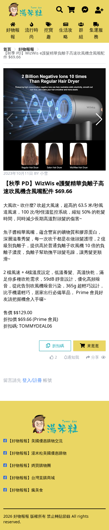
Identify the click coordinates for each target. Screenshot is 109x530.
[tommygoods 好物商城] (72, 10)
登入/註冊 (32, 380)
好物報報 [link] (26, 49)
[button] (99, 119)
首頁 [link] (7, 49)
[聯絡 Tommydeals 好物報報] (86, 10)
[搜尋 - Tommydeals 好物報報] (59, 10)
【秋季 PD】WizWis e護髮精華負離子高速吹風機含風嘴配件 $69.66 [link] (54, 55)
